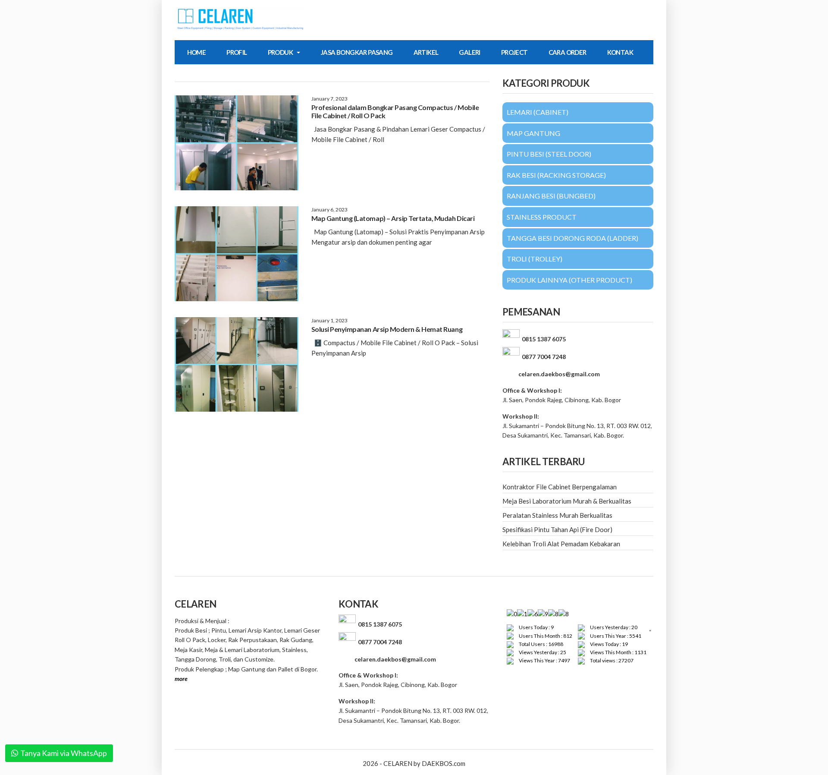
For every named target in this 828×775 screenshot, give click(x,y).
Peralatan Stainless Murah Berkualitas (557, 515)
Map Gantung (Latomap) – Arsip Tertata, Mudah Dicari (393, 218)
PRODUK (280, 52)
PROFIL (236, 52)
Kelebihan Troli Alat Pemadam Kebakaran (561, 544)
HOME (196, 52)
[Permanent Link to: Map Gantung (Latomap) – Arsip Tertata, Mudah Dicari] (236, 253)
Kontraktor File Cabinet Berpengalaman (559, 487)
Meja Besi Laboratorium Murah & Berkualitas (566, 501)
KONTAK (620, 52)
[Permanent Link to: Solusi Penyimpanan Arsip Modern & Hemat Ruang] (236, 364)
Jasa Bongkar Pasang (357, 52)
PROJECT (514, 52)
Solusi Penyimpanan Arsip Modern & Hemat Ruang (386, 329)
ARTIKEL (426, 52)
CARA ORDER (567, 52)
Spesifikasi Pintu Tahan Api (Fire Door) (557, 529)
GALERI (469, 52)
